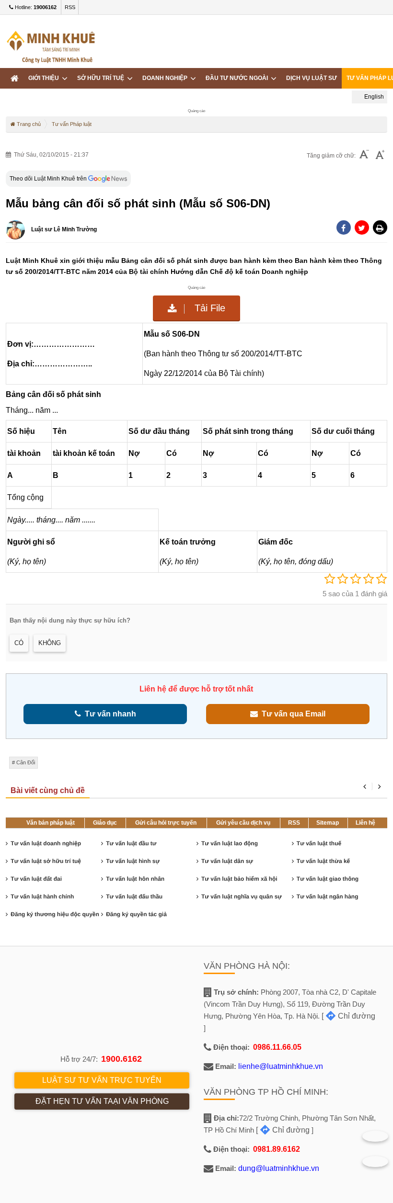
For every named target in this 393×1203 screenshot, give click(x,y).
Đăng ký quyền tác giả (136, 914)
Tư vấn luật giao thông (327, 878)
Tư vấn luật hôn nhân (135, 878)
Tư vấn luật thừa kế (323, 861)
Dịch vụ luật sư (311, 78)
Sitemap (327, 822)
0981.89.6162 (276, 1149)
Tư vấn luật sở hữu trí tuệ (46, 861)
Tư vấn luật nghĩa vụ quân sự (241, 896)
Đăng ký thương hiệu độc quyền (55, 914)
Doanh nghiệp (166, 78)
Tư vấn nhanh (108, 714)
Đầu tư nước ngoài (238, 78)
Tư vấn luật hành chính (42, 896)
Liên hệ (365, 822)
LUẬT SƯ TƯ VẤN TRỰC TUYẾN (102, 1080)
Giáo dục (105, 822)
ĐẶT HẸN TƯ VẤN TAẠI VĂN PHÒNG (102, 1101)
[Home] (14, 78)
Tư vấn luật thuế (319, 843)
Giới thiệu (45, 78)
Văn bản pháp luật (50, 822)
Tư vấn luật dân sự (227, 861)
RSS (70, 7)
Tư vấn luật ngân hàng (327, 896)
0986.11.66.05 (277, 1047)
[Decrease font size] (364, 155)
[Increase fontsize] (380, 155)
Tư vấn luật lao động (229, 843)
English (373, 96)
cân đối (25, 762)
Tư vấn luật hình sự (133, 861)
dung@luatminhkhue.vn (278, 1168)
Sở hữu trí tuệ (102, 78)
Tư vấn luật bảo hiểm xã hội (239, 878)
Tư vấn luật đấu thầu (134, 896)
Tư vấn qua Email (291, 714)
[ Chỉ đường (348, 1016)
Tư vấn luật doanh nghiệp (46, 843)
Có (18, 643)
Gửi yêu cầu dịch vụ (243, 822)
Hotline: (35, 7)
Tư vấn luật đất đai (36, 878)
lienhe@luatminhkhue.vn (280, 1066)
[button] (380, 227)
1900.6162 (121, 1059)
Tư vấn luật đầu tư (131, 843)
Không (49, 643)
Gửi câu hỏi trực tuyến (165, 822)
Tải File (208, 308)
